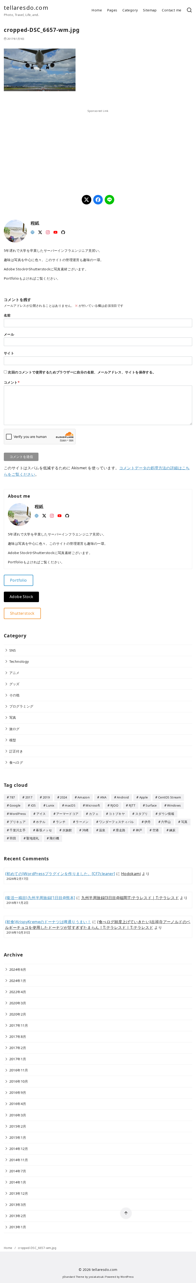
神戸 (139, 830)
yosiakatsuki (96, 1276)
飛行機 (54, 838)
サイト (9, 353)
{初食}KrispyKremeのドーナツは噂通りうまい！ (48, 921)
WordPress (18, 814)
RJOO (114, 805)
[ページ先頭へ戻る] (125, 1213)
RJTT (132, 805)
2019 (46, 797)
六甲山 (166, 822)
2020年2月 (17, 1014)
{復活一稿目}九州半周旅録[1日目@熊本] (40, 897)
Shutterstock (22, 613)
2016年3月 (17, 1115)
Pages (112, 10)
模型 (12, 740)
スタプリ (141, 814)
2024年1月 (17, 980)
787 (12, 797)
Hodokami (131, 873)
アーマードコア (67, 814)
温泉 (102, 830)
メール (9, 334)
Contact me (171, 10)
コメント (12, 382)
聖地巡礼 (32, 838)
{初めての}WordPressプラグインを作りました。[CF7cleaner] (60, 873)
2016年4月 (17, 1103)
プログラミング (21, 706)
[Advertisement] (51, 146)
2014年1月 (17, 1182)
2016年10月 (18, 1081)
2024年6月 (17, 969)
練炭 (172, 830)
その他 (14, 695)
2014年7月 (17, 1171)
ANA (103, 797)
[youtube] (55, 231)
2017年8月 (17, 1036)
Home (97, 10)
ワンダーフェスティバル (116, 822)
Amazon (83, 797)
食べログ (16, 762)
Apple (143, 797)
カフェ (93, 814)
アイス (41, 814)
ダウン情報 (166, 814)
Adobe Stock (21, 596)
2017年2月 (17, 1047)
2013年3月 (17, 1204)
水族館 (67, 830)
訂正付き (16, 751)
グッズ (14, 684)
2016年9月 (17, 1092)
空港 (155, 830)
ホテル (40, 822)
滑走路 (120, 830)
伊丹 (147, 822)
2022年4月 (17, 992)
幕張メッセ (44, 830)
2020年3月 (17, 1003)
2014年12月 (18, 1148)
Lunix (50, 805)
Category (130, 10)
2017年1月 (17, 1059)
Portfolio (18, 580)
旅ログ (14, 729)
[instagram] (48, 231)
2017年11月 (18, 1025)
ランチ (60, 822)
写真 (12, 717)
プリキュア (18, 822)
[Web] (32, 231)
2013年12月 (18, 1193)
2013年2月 (17, 1216)
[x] (40, 231)
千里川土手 (18, 830)
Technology (19, 661)
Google (15, 805)
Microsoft (93, 805)
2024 (63, 797)
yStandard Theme (73, 1276)
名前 (7, 315)
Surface (151, 805)
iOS (33, 805)
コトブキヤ (117, 814)
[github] (63, 231)
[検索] (189, 10)
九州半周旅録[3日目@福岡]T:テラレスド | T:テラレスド (130, 897)
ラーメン (82, 822)
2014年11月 (18, 1160)
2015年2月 (17, 1126)
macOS (70, 805)
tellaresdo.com (26, 7)
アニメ (14, 672)
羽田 (13, 838)
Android (123, 797)
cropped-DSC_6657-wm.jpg (37, 1248)
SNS (12, 650)
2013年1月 (17, 1227)
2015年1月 (17, 1137)
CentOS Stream (169, 797)
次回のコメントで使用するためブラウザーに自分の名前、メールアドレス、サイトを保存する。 (82, 372)
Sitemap (150, 10)
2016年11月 (18, 1070)
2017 (28, 797)
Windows (174, 805)
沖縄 (85, 830)
